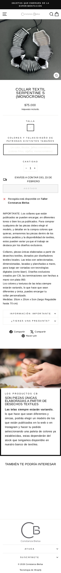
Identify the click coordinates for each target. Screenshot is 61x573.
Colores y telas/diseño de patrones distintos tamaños (31, 139)
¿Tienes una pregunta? (30, 321)
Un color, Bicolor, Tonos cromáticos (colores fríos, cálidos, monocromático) (30, 149)
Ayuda (30, 549)
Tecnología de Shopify (31, 570)
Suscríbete (29, 557)
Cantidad (30, 161)
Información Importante (30, 313)
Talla (30, 121)
